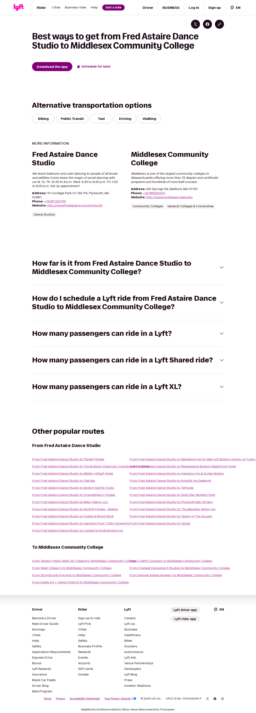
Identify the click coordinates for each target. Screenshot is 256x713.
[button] (128, 267)
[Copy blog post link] (219, 24)
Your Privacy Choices (117, 698)
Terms (47, 698)
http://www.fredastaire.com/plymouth (75, 205)
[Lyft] (19, 8)
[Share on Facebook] (207, 24)
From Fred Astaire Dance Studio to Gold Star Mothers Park (172, 495)
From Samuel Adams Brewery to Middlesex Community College (175, 575)
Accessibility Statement (85, 698)
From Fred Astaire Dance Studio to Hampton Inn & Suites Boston (176, 473)
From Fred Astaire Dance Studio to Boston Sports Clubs (73, 488)
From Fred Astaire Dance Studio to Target (159, 523)
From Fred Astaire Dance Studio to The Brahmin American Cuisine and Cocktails (91, 466)
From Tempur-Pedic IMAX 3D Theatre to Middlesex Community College (84, 561)
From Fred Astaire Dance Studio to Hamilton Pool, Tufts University (80, 523)
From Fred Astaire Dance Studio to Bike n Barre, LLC (70, 502)
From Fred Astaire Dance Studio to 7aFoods (161, 488)
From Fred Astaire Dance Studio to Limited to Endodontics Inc (77, 530)
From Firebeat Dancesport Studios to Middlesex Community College (179, 568)
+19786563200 (154, 193)
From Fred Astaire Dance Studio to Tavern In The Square (170, 516)
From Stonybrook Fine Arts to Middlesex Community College (76, 575)
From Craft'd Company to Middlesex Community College (170, 561)
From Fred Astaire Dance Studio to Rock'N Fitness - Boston (75, 509)
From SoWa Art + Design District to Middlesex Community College (80, 582)
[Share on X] (195, 24)
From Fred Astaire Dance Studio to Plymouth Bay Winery (171, 502)
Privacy (60, 698)
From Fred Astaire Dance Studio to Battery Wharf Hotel (72, 473)
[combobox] (235, 7)
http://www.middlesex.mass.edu (169, 197)
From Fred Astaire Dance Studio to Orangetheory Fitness (73, 495)
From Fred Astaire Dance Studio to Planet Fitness (68, 459)
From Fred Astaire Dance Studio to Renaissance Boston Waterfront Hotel (182, 466)
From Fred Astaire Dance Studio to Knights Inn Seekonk (170, 481)
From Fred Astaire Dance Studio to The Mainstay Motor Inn (172, 509)
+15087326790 (55, 201)
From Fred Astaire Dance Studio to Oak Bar (63, 481)
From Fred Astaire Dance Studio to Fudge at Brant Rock (73, 516)
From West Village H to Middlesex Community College (71, 568)
